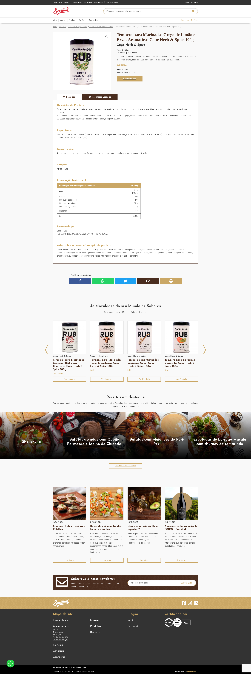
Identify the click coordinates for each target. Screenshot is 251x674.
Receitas (185, 20)
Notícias (194, 20)
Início (55, 20)
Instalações (88, 2)
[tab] (69, 97)
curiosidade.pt (192, 671)
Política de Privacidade (61, 668)
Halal (118, 65)
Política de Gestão (112, 2)
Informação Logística (101, 97)
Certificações (98, 2)
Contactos (93, 20)
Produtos (72, 20)
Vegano (123, 65)
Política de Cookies (80, 668)
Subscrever (186, 583)
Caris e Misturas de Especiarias (101, 26)
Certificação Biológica (60, 640)
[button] (106, 36)
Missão (66, 2)
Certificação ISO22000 (60, 637)
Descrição (70, 97)
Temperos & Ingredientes (77, 26)
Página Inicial (61, 620)
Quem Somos (57, 2)
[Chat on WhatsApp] (10, 663)
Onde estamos (77, 2)
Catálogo (83, 20)
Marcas (63, 20)
